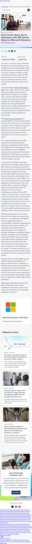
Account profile (25, 513)
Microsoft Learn (24, 527)
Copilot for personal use (25, 511)
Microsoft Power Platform (6, 525)
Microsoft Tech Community (18, 529)
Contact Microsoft (21, 540)
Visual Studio (19, 530)
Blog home (5, 6)
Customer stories (22, 59)
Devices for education (16, 517)
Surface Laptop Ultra (18, 509)
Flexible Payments (26, 516)
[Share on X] (12, 51)
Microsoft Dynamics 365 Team (8, 42)
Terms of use (11, 541)
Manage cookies (4, 541)
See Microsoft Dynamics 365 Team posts (12, 321)
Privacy (27, 540)
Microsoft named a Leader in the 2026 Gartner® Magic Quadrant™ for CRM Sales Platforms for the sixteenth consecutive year (15, 394)
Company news (8, 532)
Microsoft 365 (25, 524)
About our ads (3, 543)
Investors (24, 532)
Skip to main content (5, 0)
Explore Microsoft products (6, 513)
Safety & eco (23, 541)
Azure (8, 527)
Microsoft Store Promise (16, 516)
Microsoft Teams (16, 525)
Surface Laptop (9, 509)
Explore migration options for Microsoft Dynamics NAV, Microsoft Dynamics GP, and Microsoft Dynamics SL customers (15, 429)
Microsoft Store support (14, 514)
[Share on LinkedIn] (15, 51)
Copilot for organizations (13, 511)
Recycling (29, 541)
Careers (24, 530)
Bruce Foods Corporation (13, 119)
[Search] (28, 10)
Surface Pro (3, 509)
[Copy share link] (6, 51)
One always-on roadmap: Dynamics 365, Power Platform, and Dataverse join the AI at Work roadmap (15, 357)
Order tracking (27, 514)
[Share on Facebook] (9, 51)
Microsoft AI (3, 524)
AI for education (4, 522)
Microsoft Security (10, 524)
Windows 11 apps (17, 513)
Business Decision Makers (8, 59)
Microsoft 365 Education (11, 519)
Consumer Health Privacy (6, 540)
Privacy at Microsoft (17, 532)
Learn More (16, 492)
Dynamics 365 (18, 524)
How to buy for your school (23, 519)
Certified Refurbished (5, 516)
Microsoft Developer (15, 527)
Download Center (4, 514)
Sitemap (14, 540)
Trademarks (17, 541)
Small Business (3, 527)
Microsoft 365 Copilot (26, 525)
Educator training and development (8, 521)
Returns (22, 514)
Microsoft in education (5, 517)
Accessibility (9, 534)
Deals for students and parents (24, 521)
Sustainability (16, 534)
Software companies (11, 530)
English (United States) (5, 535)
